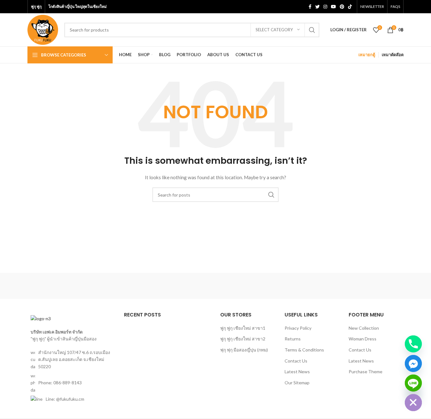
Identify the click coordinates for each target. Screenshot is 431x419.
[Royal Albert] (108, 286)
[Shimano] (54, 286)
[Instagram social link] (325, 7)
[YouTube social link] (333, 7)
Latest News (297, 371)
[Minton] (269, 286)
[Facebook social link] (310, 7)
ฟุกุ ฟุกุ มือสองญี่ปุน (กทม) (244, 349)
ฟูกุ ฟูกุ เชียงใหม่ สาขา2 (242, 338)
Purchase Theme (365, 371)
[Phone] (413, 343)
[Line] (413, 383)
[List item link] (71, 382)
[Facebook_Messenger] (413, 363)
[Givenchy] (377, 286)
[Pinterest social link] (342, 7)
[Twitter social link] (317, 7)
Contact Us (296, 360)
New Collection (364, 328)
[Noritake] (162, 286)
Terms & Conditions (304, 349)
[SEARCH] (312, 30)
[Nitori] (215, 286)
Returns (293, 338)
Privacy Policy (298, 328)
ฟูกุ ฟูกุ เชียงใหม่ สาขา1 (242, 328)
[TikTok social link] (350, 7)
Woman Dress (362, 338)
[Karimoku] (323, 286)
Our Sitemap (297, 382)
